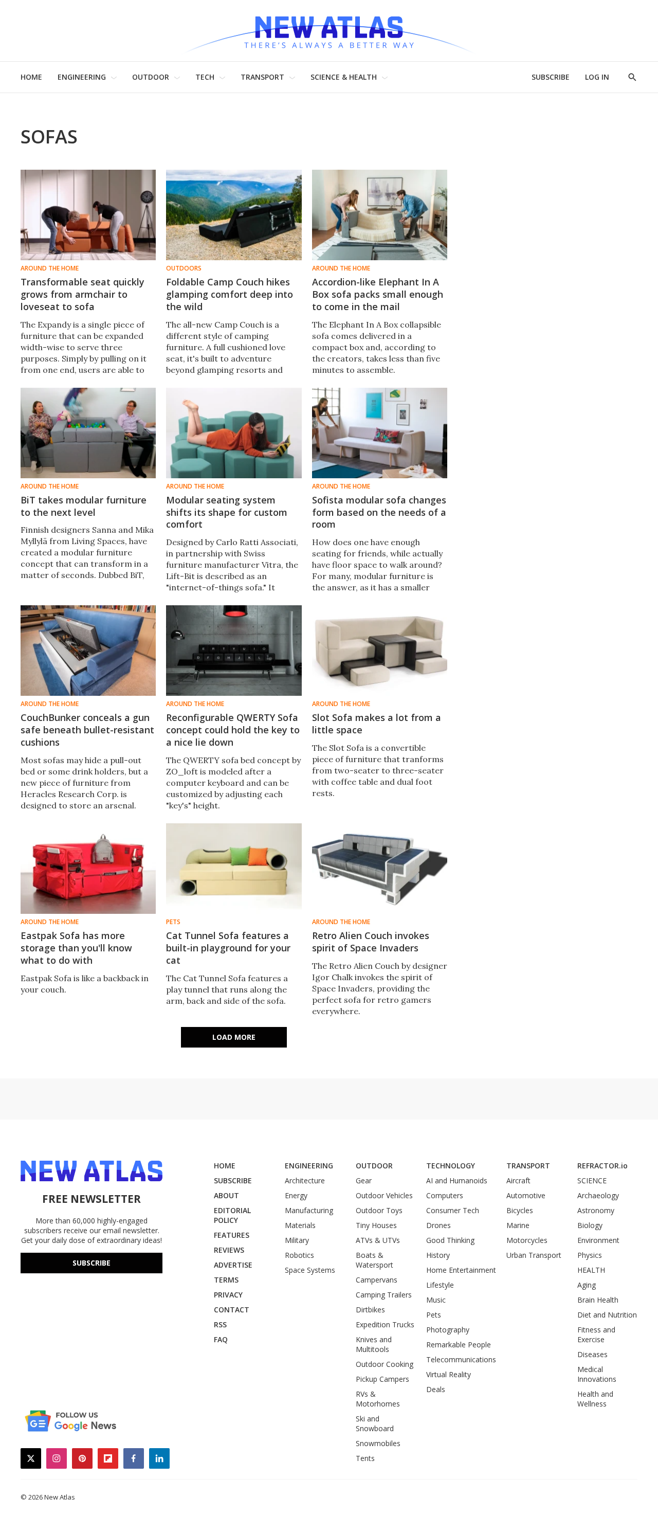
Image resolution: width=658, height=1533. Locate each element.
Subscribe (91, 1263)
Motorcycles (526, 1240)
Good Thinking (450, 1240)
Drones (438, 1225)
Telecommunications (461, 1359)
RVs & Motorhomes (378, 1399)
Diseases (592, 1354)
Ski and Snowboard (375, 1423)
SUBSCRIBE (551, 77)
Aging (586, 1285)
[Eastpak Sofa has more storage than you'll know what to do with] (88, 868)
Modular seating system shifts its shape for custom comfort (226, 512)
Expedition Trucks (385, 1324)
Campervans (376, 1280)
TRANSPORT (262, 77)
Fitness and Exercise (596, 1334)
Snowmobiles (378, 1443)
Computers (444, 1195)
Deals (435, 1389)
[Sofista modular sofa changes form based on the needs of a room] (379, 433)
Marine (517, 1225)
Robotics (299, 1255)
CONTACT (231, 1309)
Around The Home (50, 268)
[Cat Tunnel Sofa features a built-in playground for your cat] (233, 868)
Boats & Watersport (374, 1260)
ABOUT (226, 1195)
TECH (204, 77)
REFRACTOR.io (602, 1165)
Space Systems (310, 1270)
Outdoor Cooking (384, 1364)
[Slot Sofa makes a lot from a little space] (379, 650)
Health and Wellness (595, 1399)
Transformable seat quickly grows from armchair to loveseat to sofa (82, 294)
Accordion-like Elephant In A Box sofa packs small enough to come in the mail (377, 294)
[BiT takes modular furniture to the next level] (88, 433)
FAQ (221, 1339)
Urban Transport (533, 1255)
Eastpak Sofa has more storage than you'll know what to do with (76, 947)
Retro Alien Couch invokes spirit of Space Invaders (370, 941)
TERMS (226, 1280)
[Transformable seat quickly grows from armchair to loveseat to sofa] (88, 215)
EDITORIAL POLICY (232, 1215)
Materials (300, 1225)
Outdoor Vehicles (384, 1195)
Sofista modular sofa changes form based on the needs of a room (379, 512)
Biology (589, 1225)
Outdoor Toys (379, 1210)
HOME (31, 77)
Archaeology (598, 1195)
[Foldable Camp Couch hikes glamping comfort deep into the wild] (233, 215)
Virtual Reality (448, 1374)
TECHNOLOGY (450, 1165)
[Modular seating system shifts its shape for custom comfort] (233, 433)
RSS (220, 1324)
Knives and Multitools (374, 1344)
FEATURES (231, 1235)
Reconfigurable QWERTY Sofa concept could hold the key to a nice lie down (233, 729)
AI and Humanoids (456, 1180)
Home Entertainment (461, 1270)
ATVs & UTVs (378, 1240)
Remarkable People (458, 1344)
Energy (296, 1195)
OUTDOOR (150, 77)
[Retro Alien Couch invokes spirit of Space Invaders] (379, 868)
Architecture (305, 1180)
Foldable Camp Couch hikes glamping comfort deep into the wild (229, 294)
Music (436, 1300)
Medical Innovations (596, 1374)
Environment (598, 1240)
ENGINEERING (82, 77)
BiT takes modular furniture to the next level (84, 506)
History (438, 1255)
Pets (173, 922)
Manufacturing (309, 1210)
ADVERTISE (233, 1265)
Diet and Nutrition (607, 1315)
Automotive (525, 1195)
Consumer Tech (452, 1210)
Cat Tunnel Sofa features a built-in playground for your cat (228, 947)
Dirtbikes (370, 1309)
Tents (365, 1458)
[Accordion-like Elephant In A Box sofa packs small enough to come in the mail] (379, 215)
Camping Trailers (384, 1295)
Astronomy (595, 1210)
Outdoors (184, 268)
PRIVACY (228, 1295)
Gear (364, 1180)
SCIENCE (592, 1180)
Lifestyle (440, 1285)
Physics (589, 1255)
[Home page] (329, 30)
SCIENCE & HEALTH (343, 77)
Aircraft (518, 1180)
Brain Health (597, 1300)
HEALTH (591, 1270)
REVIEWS (229, 1250)
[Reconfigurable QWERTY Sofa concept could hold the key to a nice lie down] (233, 650)
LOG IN (597, 77)
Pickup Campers (382, 1379)
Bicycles (519, 1210)
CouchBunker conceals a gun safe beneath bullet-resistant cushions (87, 729)
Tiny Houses (376, 1225)
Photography (447, 1329)
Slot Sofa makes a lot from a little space (376, 723)
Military (297, 1240)
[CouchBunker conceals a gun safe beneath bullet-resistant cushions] (88, 650)
